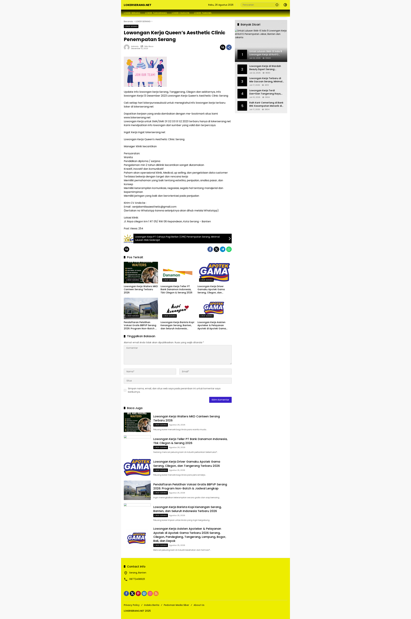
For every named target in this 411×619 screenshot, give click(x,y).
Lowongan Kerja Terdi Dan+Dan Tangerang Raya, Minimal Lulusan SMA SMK (265, 92)
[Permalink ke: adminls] (127, 47)
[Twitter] (216, 249)
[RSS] (156, 593)
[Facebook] (210, 249)
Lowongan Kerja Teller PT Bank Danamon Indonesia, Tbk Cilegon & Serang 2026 (176, 289)
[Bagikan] (229, 47)
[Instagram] (150, 593)
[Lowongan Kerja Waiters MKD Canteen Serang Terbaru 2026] (141, 272)
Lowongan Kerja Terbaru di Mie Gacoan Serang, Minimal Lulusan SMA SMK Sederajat (265, 80)
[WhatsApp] (229, 249)
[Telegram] (222, 249)
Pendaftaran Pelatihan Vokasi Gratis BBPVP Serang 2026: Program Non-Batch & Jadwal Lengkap (140, 325)
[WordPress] (144, 593)
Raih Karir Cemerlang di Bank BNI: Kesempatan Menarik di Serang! (266, 104)
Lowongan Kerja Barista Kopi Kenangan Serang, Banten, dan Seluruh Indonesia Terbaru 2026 (177, 325)
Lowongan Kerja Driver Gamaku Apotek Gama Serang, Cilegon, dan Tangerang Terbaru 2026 (212, 289)
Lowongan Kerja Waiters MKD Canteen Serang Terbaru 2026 (141, 289)
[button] (277, 4)
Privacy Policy (132, 605)
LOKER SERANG (131, 26)
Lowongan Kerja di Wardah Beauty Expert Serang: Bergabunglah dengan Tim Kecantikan (265, 68)
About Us (199, 605)
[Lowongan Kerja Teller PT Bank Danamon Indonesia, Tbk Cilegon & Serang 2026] (178, 272)
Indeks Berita (151, 605)
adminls (135, 46)
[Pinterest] (138, 593)
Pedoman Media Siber (176, 605)
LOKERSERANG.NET (137, 5)
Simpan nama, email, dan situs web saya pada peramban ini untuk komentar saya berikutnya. (174, 390)
